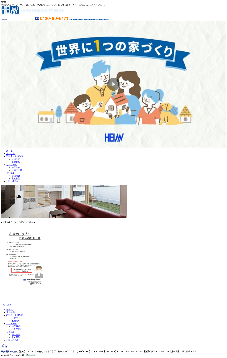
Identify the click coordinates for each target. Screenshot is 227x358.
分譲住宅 (16, 159)
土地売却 (16, 162)
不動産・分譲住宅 (14, 156)
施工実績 (16, 167)
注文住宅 (10, 154)
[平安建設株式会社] (32, 15)
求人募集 (16, 178)
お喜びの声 (17, 170)
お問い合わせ (12, 181)
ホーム (9, 151)
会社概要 (10, 173)
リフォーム (11, 165)
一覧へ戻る (6, 305)
